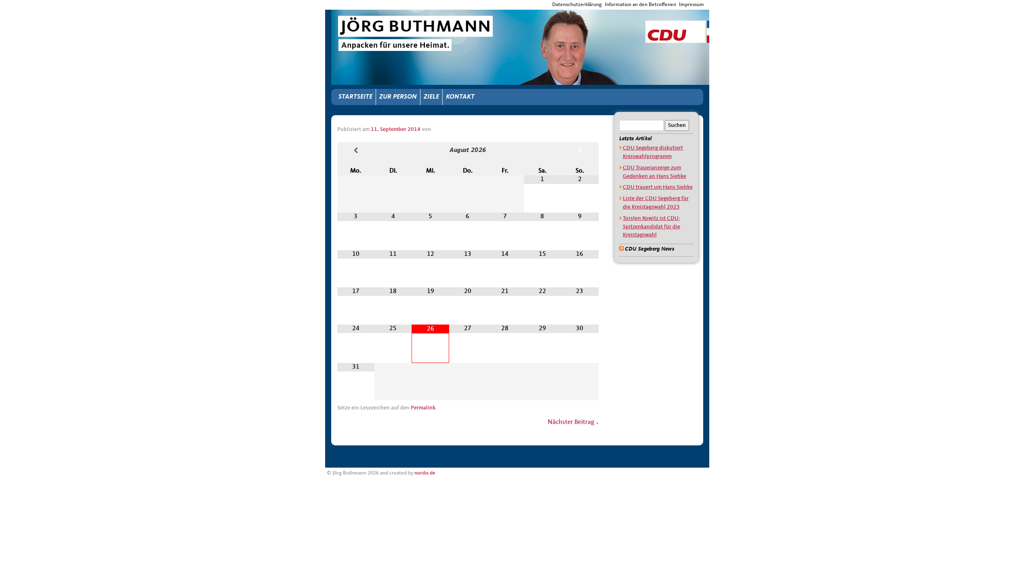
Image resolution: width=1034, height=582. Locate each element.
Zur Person (398, 97)
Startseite (355, 97)
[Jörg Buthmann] (520, 17)
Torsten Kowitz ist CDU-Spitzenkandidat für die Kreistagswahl (651, 226)
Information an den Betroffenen (640, 4)
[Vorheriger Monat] (355, 151)
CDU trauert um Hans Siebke (658, 187)
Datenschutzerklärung (577, 4)
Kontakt (460, 97)
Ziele (431, 97)
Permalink (423, 408)
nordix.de (424, 473)
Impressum (691, 4)
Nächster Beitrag (571, 422)
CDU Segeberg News (649, 249)
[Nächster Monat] (579, 151)
